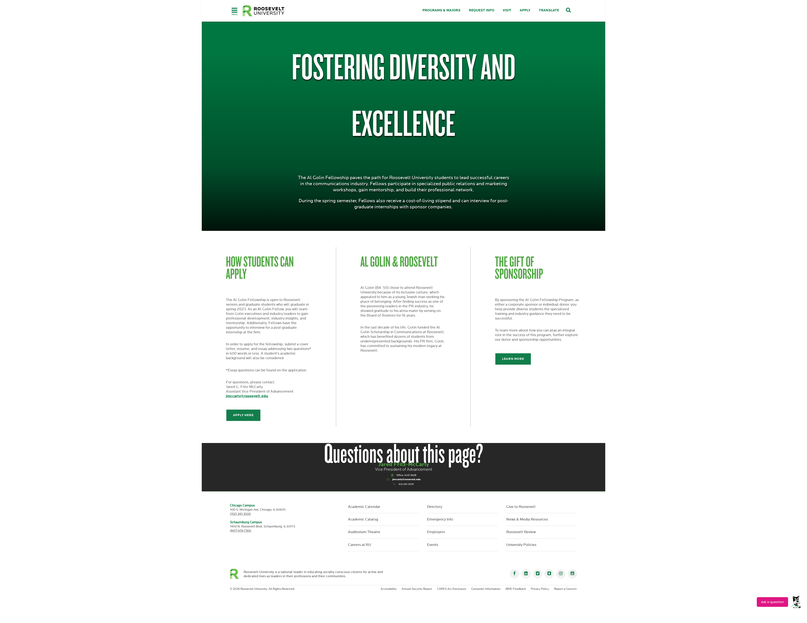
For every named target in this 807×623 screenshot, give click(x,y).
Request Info (481, 10)
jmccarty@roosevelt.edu (247, 396)
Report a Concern (565, 589)
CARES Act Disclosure (451, 589)
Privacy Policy (540, 589)
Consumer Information (485, 589)
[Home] (264, 10)
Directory (434, 507)
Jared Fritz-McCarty (403, 464)
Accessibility (389, 589)
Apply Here (243, 415)
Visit (507, 10)
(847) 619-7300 (240, 530)
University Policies (521, 545)
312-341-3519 (406, 484)
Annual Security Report (417, 589)
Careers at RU (359, 545)
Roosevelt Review (521, 532)
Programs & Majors (441, 10)
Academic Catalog (363, 519)
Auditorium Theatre (364, 532)
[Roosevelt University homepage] (237, 574)
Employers (436, 532)
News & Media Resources (527, 519)
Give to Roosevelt (520, 507)
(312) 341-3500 (240, 514)
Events (432, 545)
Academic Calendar (364, 507)
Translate (549, 10)
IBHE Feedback (515, 589)
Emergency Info (440, 519)
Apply (525, 10)
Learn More (513, 359)
